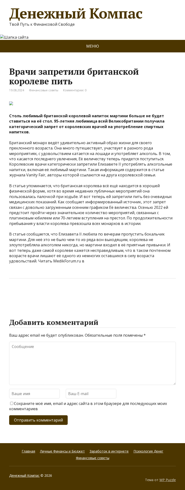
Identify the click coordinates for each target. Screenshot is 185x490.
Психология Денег (148, 451)
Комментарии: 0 (74, 90)
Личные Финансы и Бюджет (62, 451)
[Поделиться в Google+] (50, 294)
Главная (28, 451)
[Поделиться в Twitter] (62, 294)
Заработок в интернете (109, 451)
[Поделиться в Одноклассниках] (38, 294)
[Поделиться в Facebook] (14, 294)
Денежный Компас (75, 13)
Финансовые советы (43, 90)
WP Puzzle (167, 480)
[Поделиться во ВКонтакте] (26, 294)
